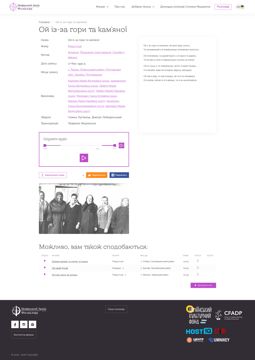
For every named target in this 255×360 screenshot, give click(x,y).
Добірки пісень (141, 6)
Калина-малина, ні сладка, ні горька (70, 261)
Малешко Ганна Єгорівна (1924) (97, 96)
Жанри (100, 6)
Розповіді (223, 6)
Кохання (73, 52)
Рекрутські (75, 46)
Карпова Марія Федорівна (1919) (88, 80)
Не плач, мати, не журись (64, 275)
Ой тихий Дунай (60, 268)
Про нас (120, 6)
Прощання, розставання (95, 52)
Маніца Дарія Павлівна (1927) (86, 101)
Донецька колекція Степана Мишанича (185, 6)
